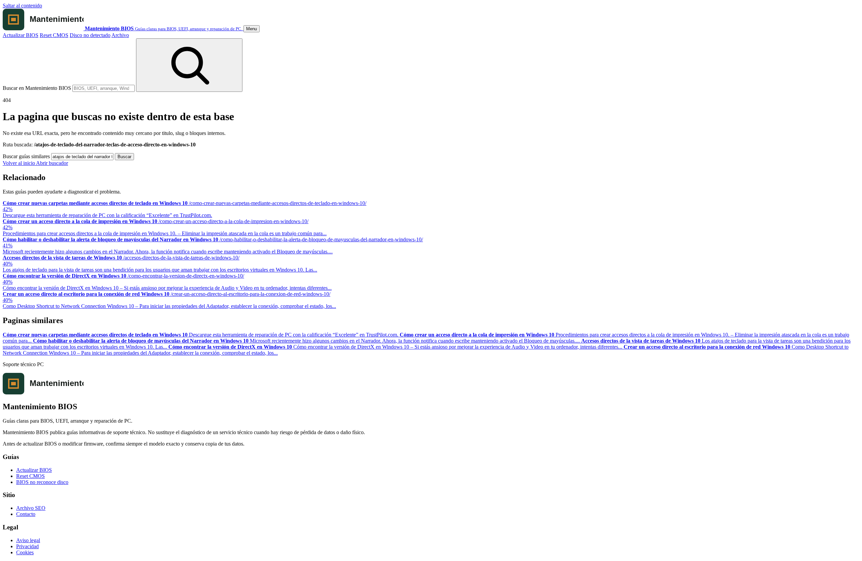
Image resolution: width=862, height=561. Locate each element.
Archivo (120, 35)
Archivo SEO (30, 508)
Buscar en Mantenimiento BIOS (37, 88)
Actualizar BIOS (20, 35)
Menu (251, 28)
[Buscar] (189, 65)
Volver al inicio (19, 163)
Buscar (124, 156)
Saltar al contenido (22, 5)
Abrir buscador (52, 163)
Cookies (25, 552)
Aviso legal (28, 540)
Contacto (25, 514)
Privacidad (27, 546)
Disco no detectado (90, 35)
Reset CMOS (54, 35)
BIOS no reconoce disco (42, 482)
